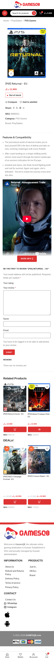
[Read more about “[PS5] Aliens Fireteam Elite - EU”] (39, 429)
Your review (9, 288)
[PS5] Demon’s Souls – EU (13, 414)
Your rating (8, 283)
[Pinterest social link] (20, 108)
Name (6, 319)
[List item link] (15, 567)
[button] (15, 429)
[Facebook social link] (13, 108)
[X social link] (17, 108)
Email (6, 330)
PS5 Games (30, 21)
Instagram (12, 607)
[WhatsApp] (5, 603)
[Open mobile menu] (5, 13)
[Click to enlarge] (11, 73)
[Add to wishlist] (22, 387)
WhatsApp (12, 603)
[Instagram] (5, 607)
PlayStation (17, 21)
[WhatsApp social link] (23, 108)
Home (6, 21)
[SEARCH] (34, 13)
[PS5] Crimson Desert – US (38, 476)
